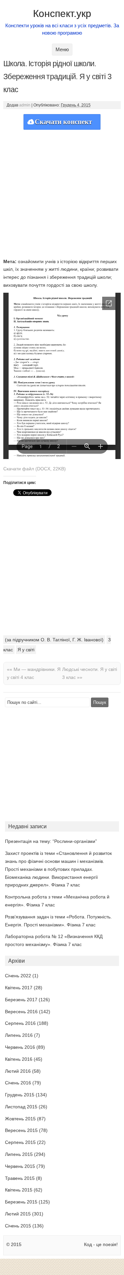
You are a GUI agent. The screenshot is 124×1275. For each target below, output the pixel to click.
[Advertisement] (62, 192)
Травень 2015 (20, 1178)
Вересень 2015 (21, 1130)
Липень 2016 (19, 1035)
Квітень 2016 (18, 1059)
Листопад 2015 (21, 1106)
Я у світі (26, 649)
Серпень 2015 (20, 1142)
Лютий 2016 (18, 1071)
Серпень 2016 (20, 1023)
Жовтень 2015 (20, 1118)
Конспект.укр (62, 13)
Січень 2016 (18, 1082)
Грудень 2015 (19, 1094)
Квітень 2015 (18, 1190)
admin (24, 105)
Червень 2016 (20, 1047)
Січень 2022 (18, 975)
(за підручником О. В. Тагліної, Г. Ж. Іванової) (54, 639)
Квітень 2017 (18, 987)
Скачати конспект (63, 122)
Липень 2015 (19, 1154)
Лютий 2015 (18, 1213)
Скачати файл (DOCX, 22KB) (34, 468)
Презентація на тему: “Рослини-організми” (51, 841)
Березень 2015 (21, 1201)
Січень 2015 (18, 1225)
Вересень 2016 (21, 1011)
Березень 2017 (21, 999)
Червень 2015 (20, 1166)
